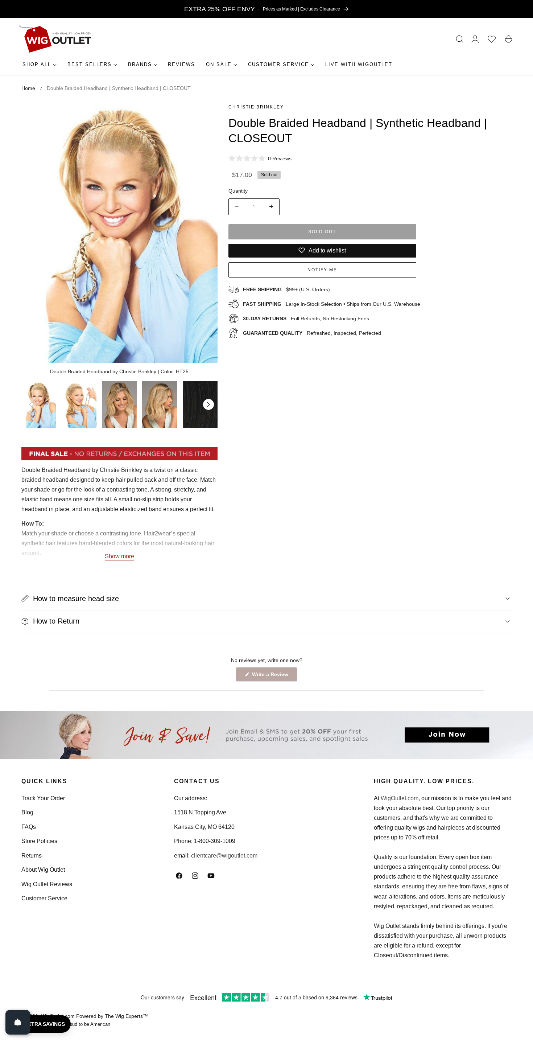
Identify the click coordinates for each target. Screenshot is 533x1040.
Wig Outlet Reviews (46, 884)
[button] (460, 39)
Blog (27, 812)
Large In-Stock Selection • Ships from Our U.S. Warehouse (331, 304)
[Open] (17, 1022)
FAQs (28, 827)
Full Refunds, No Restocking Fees (306, 318)
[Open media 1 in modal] (204, 115)
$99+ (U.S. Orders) (286, 289)
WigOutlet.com (399, 798)
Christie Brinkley (256, 107)
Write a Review (271, 676)
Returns (31, 855)
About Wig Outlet (43, 870)
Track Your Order (43, 798)
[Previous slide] (30, 404)
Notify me (322, 269)
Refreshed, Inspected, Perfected (312, 333)
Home (28, 88)
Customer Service (44, 898)
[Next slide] (208, 404)
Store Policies (39, 841)
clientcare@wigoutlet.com (224, 855)
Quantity (238, 190)
